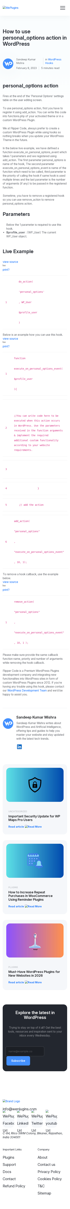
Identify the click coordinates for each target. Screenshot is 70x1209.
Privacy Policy (49, 1172)
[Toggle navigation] (62, 8)
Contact (9, 1179)
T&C (41, 1186)
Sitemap (44, 1193)
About (42, 1157)
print (5, 269)
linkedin (19, 747)
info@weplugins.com (20, 1109)
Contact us (46, 1164)
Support (9, 1164)
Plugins (13, 887)
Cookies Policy (50, 1179)
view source (10, 262)
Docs (7, 1172)
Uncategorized (17, 811)
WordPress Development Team (27, 690)
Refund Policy (14, 1186)
